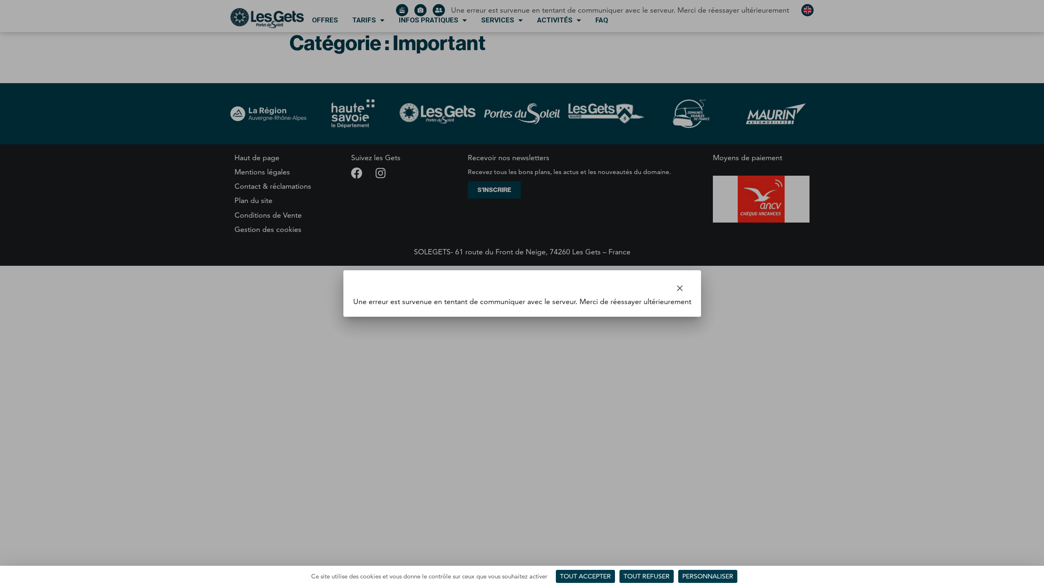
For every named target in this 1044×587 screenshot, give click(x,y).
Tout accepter (585, 576)
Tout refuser (647, 576)
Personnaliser (707, 576)
